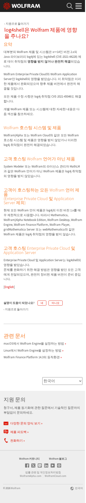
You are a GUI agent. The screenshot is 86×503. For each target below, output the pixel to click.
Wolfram (15, 488)
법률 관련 (30, 472)
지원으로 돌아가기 (17, 23)
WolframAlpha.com (30, 476)
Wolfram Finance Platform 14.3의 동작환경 (32, 357)
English (9, 287)
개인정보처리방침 (50, 472)
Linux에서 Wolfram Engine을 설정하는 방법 (32, 350)
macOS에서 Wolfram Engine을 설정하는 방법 (34, 343)
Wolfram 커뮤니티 (29, 458)
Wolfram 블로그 (58, 458)
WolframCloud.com (55, 476)
